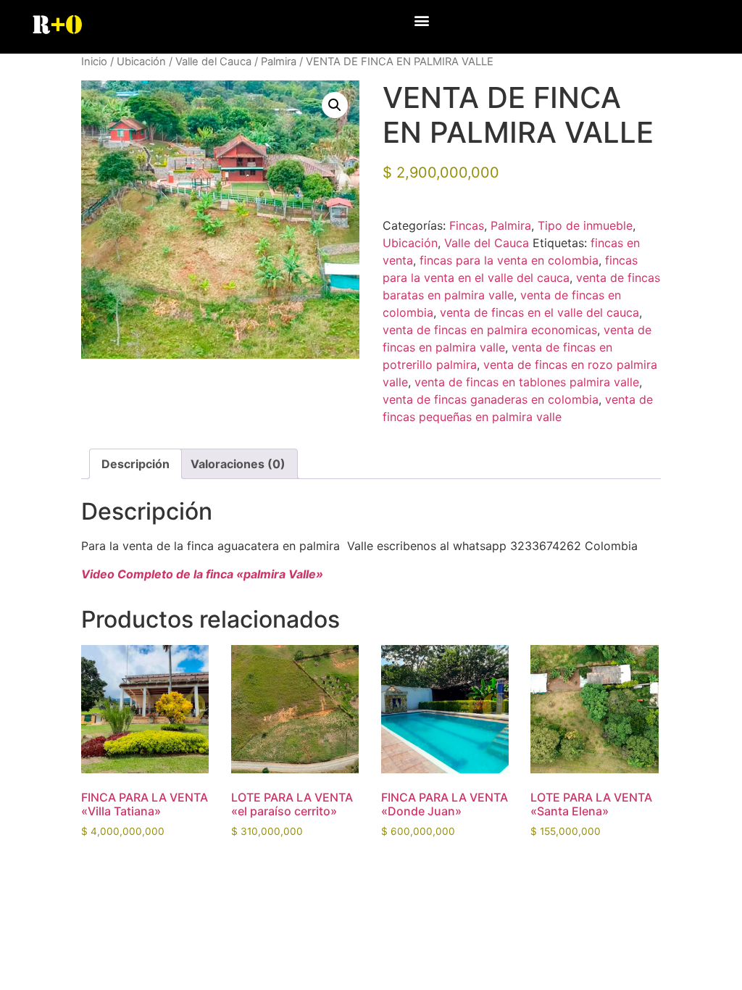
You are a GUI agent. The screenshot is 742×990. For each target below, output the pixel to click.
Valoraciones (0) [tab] (238, 464)
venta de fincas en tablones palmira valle (526, 382)
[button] (422, 20)
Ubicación (141, 61)
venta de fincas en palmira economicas (490, 330)
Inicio (94, 61)
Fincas (466, 225)
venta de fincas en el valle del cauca (539, 312)
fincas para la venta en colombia (509, 260)
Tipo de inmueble (585, 225)
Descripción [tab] (135, 464)
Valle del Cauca (213, 61)
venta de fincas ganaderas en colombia (491, 399)
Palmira (278, 61)
